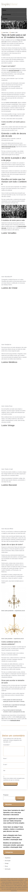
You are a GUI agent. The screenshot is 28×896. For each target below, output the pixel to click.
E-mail (5, 764)
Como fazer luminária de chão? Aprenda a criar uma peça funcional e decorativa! (14, 812)
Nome (5, 758)
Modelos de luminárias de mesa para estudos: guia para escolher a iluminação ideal (13, 845)
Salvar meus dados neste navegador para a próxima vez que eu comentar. (13, 779)
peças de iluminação (14, 70)
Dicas (6, 866)
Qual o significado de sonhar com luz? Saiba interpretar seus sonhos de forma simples (13, 821)
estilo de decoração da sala (8, 146)
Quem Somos (7, 14)
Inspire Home (5, 32)
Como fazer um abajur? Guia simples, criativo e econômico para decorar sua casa (13, 829)
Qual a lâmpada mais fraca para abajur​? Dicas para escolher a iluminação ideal (12, 837)
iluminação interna (15, 720)
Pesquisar (5, 795)
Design (6, 863)
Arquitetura (7, 857)
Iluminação (7, 869)
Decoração (7, 860)
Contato (5, 18)
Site (4, 770)
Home (4, 10)
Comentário (6, 744)
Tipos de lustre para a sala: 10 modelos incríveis (13, 36)
